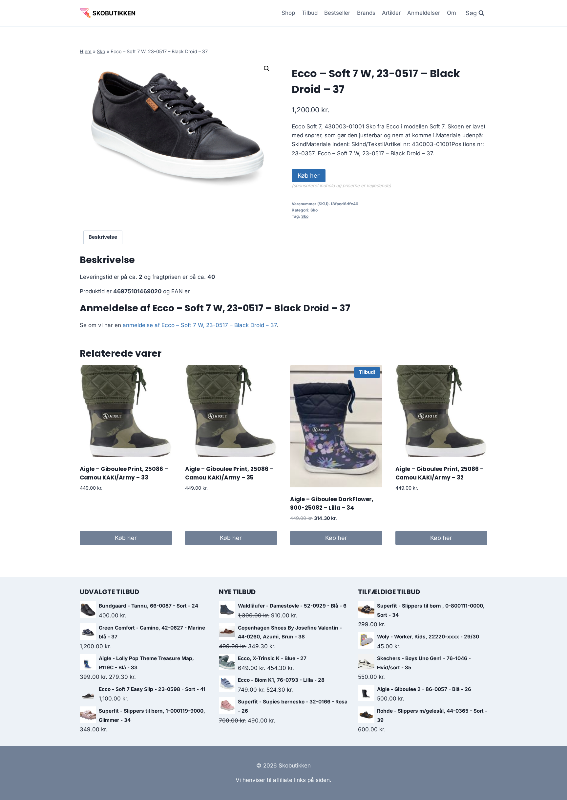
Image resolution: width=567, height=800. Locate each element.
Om (451, 13)
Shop (288, 13)
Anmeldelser (423, 13)
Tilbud (310, 13)
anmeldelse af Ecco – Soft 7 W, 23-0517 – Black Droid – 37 (200, 325)
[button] (267, 69)
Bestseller (337, 13)
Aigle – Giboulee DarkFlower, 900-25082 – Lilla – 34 (331, 503)
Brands (366, 13)
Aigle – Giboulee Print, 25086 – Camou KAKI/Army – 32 (439, 473)
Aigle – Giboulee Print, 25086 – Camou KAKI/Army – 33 (124, 473)
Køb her (309, 175)
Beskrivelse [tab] (103, 237)
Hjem (86, 51)
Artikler (391, 13)
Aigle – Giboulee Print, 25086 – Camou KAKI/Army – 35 (229, 473)
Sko (101, 51)
